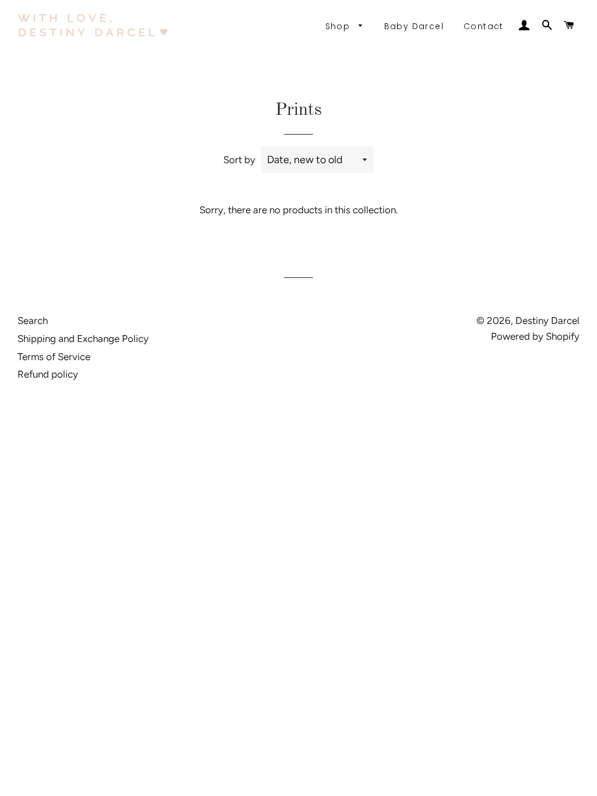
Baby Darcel (414, 26)
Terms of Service (53, 356)
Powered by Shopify (535, 336)
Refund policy (47, 374)
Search (32, 320)
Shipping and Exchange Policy (83, 338)
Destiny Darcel (547, 320)
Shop (339, 26)
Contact (483, 26)
